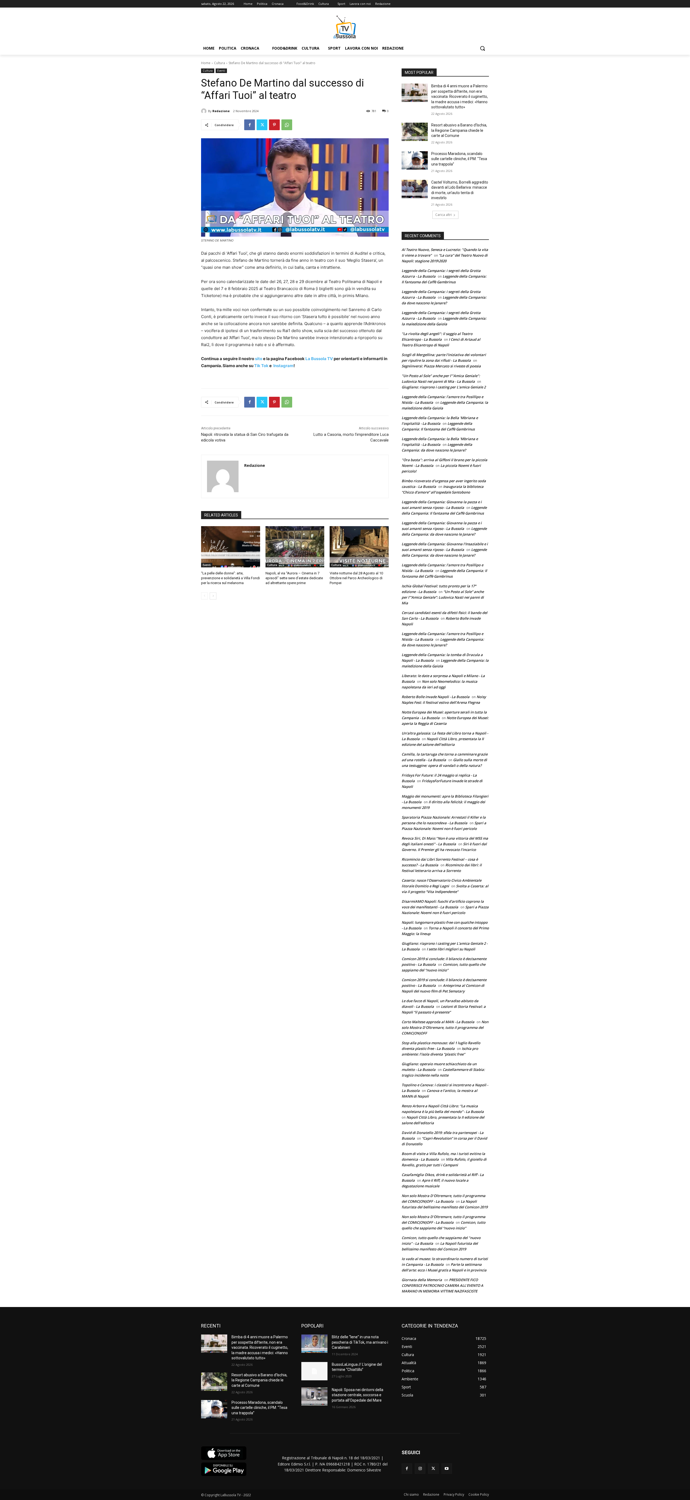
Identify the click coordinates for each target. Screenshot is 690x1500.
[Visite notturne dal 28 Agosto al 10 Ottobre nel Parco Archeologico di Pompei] (359, 546)
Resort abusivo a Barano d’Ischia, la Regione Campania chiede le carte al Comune (459, 130)
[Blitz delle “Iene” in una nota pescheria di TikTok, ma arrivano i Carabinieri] (314, 1344)
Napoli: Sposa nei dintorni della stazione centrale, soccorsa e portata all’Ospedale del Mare (357, 1395)
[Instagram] (420, 1468)
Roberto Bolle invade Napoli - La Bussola (436, 696)
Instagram (283, 365)
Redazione (221, 111)
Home (206, 63)
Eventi (221, 71)
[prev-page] (204, 595)
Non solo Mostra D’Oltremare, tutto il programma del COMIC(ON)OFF (445, 1027)
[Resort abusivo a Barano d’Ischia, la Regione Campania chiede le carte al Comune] (415, 132)
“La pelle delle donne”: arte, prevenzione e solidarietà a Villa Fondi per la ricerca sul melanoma (230, 578)
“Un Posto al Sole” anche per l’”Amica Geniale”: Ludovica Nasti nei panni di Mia (443, 597)
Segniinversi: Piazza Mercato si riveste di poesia (441, 366)
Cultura (219, 63)
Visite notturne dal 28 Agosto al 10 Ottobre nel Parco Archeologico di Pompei (356, 578)
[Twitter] (262, 124)
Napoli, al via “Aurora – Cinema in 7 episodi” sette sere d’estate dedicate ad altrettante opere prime (294, 578)
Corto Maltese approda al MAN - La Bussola (438, 1021)
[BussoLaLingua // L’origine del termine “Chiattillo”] (314, 1371)
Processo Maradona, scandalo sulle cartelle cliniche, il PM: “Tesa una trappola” (459, 158)
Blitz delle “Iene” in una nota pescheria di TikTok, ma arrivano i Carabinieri (360, 1342)
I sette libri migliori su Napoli (451, 949)
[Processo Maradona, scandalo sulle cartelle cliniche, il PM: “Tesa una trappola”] (415, 160)
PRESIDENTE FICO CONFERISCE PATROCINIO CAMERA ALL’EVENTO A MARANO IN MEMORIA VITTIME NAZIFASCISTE (442, 1285)
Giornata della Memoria (422, 1279)
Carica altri (443, 214)
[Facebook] (249, 124)
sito (258, 358)
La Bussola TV (319, 358)
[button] (482, 48)
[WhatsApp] (286, 124)
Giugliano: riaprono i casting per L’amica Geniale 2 (444, 387)
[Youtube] (446, 1468)
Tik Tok (260, 365)
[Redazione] (204, 111)
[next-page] (213, 595)
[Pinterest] (274, 124)
